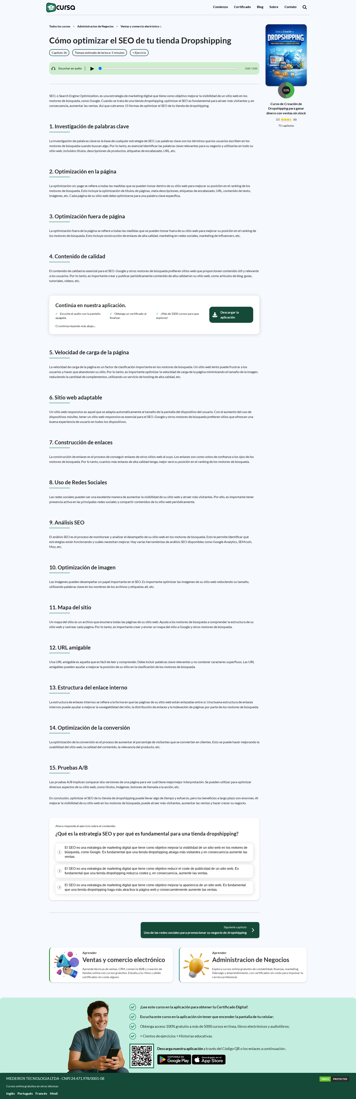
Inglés (10, 1093)
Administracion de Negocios (95, 26)
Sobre (273, 7)
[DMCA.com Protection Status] (334, 1086)
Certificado (242, 7)
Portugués (25, 1093)
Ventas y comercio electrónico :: (141, 26)
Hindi (54, 1093)
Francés (41, 1093)
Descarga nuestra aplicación (180, 1048)
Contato (290, 7)
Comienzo (220, 7)
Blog (260, 7)
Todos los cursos (59, 26)
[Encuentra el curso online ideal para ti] (305, 7)
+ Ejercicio (139, 52)
